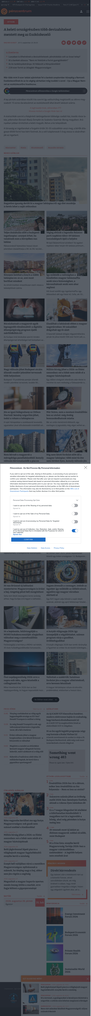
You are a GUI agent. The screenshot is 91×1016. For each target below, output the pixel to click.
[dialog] (45, 508)
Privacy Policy (59, 548)
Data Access (45, 548)
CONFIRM (28, 539)
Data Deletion (32, 548)
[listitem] (45, 500)
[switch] (75, 505)
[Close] (86, 468)
